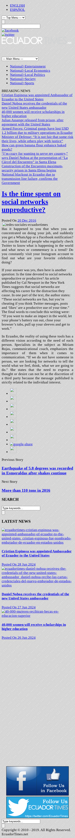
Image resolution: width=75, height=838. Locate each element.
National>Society (23, 79)
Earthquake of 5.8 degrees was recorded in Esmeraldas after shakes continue (37, 470)
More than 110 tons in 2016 (26, 490)
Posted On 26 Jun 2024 (19, 638)
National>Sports (22, 83)
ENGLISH (17, 6)
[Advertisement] (35, 50)
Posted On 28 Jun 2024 (19, 564)
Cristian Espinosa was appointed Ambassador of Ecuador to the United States (37, 97)
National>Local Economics (30, 71)
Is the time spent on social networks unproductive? (31, 201)
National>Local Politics (27, 75)
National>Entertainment (28, 66)
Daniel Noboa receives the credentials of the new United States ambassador (34, 105)
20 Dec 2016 (27, 220)
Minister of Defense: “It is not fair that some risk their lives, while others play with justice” (37, 139)
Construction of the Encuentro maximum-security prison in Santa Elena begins (32, 168)
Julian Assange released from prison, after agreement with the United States (33, 122)
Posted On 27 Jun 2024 (19, 607)
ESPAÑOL (17, 10)
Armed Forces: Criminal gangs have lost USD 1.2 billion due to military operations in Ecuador (37, 130)
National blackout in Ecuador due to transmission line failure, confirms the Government (30, 178)
